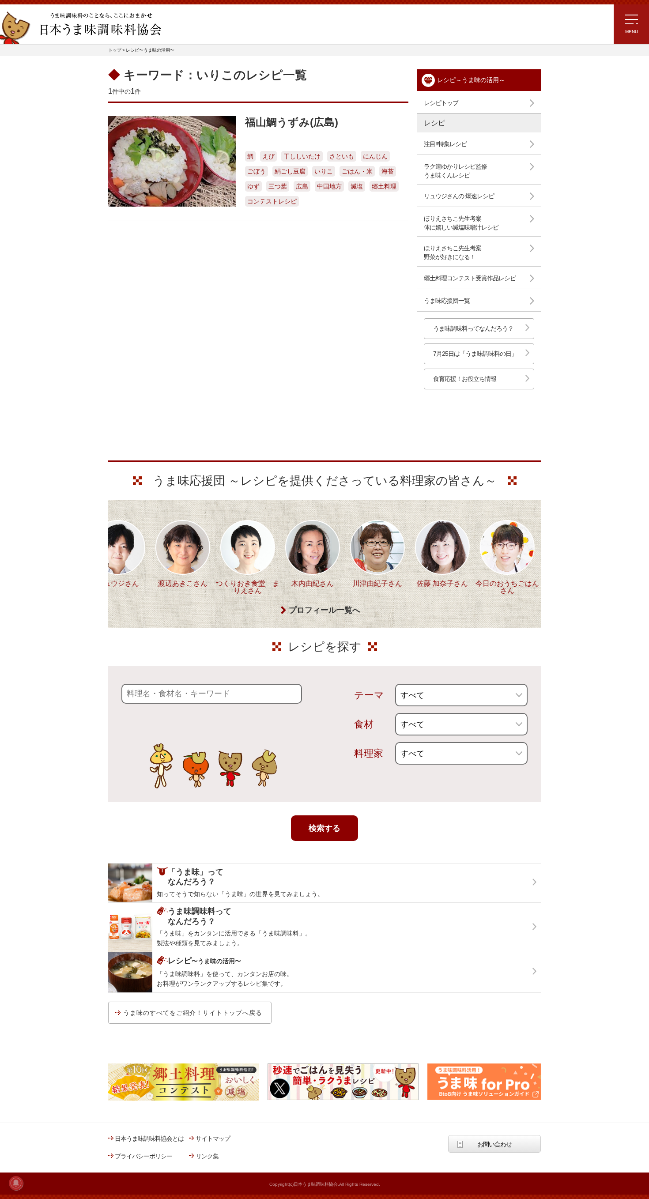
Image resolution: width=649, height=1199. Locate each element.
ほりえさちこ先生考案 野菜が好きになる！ (452, 252)
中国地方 (329, 186)
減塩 (357, 186)
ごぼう (256, 171)
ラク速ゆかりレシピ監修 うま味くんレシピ (455, 171)
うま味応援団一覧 (447, 300)
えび (268, 156)
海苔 (387, 171)
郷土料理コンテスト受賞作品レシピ (470, 278)
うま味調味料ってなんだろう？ (473, 328)
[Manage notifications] (16, 1183)
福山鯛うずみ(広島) (291, 122)
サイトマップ (213, 1138)
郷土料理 (384, 186)
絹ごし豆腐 (290, 171)
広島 (302, 186)
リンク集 (207, 1156)
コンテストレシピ (272, 201)
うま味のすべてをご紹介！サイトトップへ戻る (192, 1012)
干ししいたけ (302, 156)
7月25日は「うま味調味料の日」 (475, 353)
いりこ (323, 171)
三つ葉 (277, 186)
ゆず (253, 186)
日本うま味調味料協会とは (149, 1138)
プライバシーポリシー (143, 1156)
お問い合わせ (494, 1144)
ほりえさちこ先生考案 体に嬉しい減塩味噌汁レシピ (461, 223)
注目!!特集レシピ (445, 143)
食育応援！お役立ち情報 (464, 378)
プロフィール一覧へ (324, 610)
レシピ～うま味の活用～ (471, 79)
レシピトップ (441, 102)
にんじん (375, 156)
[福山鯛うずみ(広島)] (172, 161)
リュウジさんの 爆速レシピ (459, 196)
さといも (341, 156)
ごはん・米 (357, 171)
